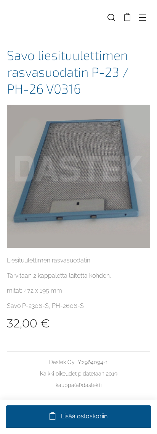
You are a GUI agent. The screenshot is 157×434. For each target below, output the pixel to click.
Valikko (142, 17)
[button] (111, 17)
